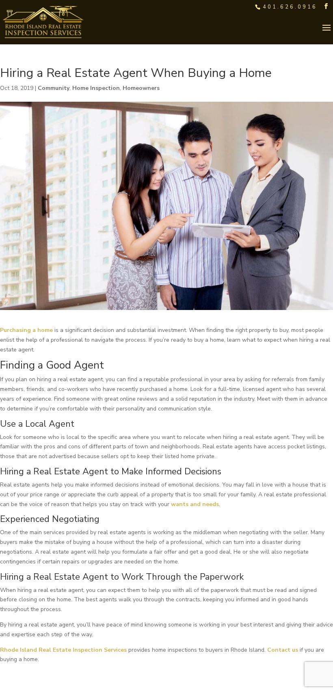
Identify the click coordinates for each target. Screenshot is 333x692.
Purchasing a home (26, 330)
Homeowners (141, 88)
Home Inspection (96, 88)
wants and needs (195, 504)
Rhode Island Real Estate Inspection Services (63, 650)
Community (53, 88)
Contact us (282, 650)
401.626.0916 (290, 7)
